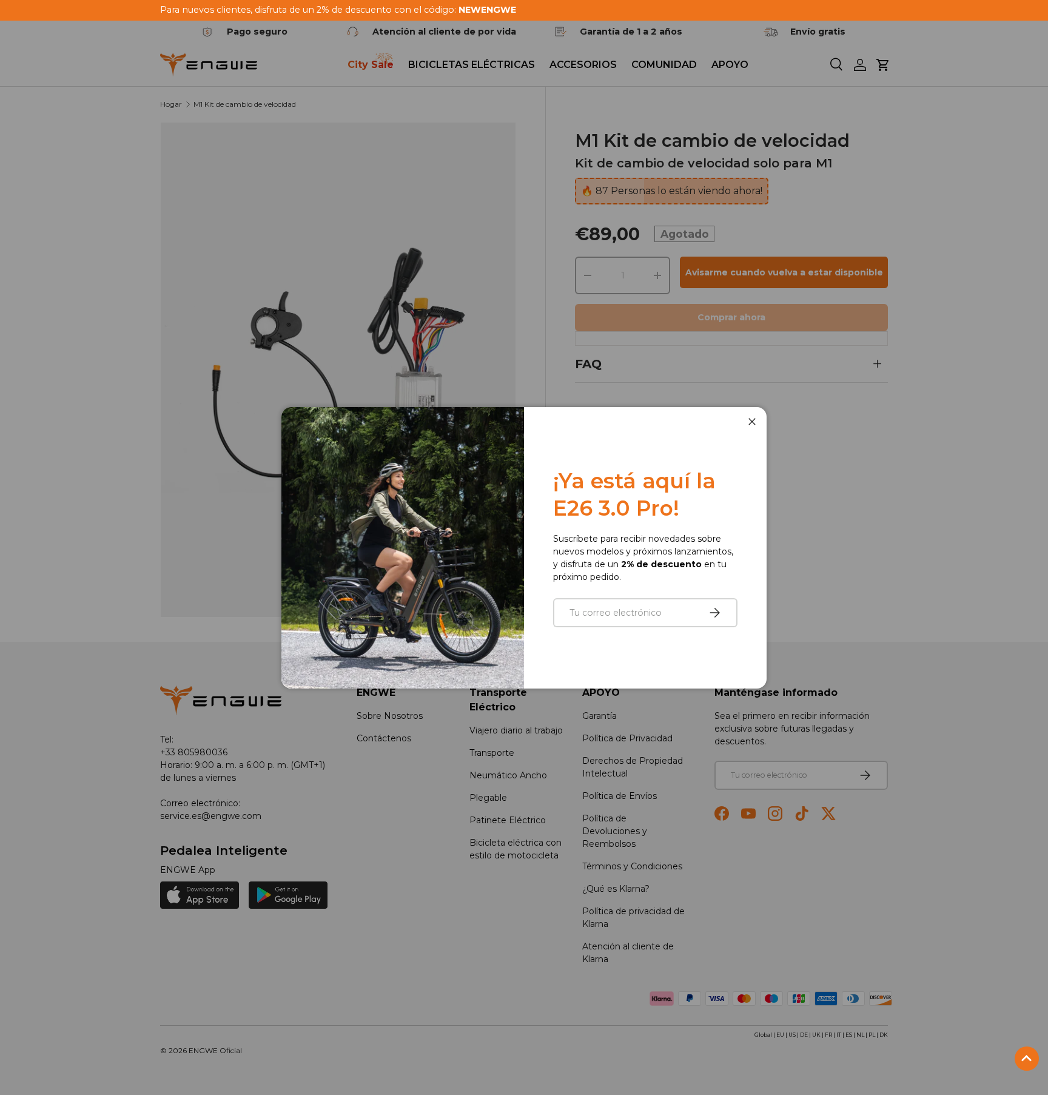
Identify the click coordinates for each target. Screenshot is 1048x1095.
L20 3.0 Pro (64, 1021)
